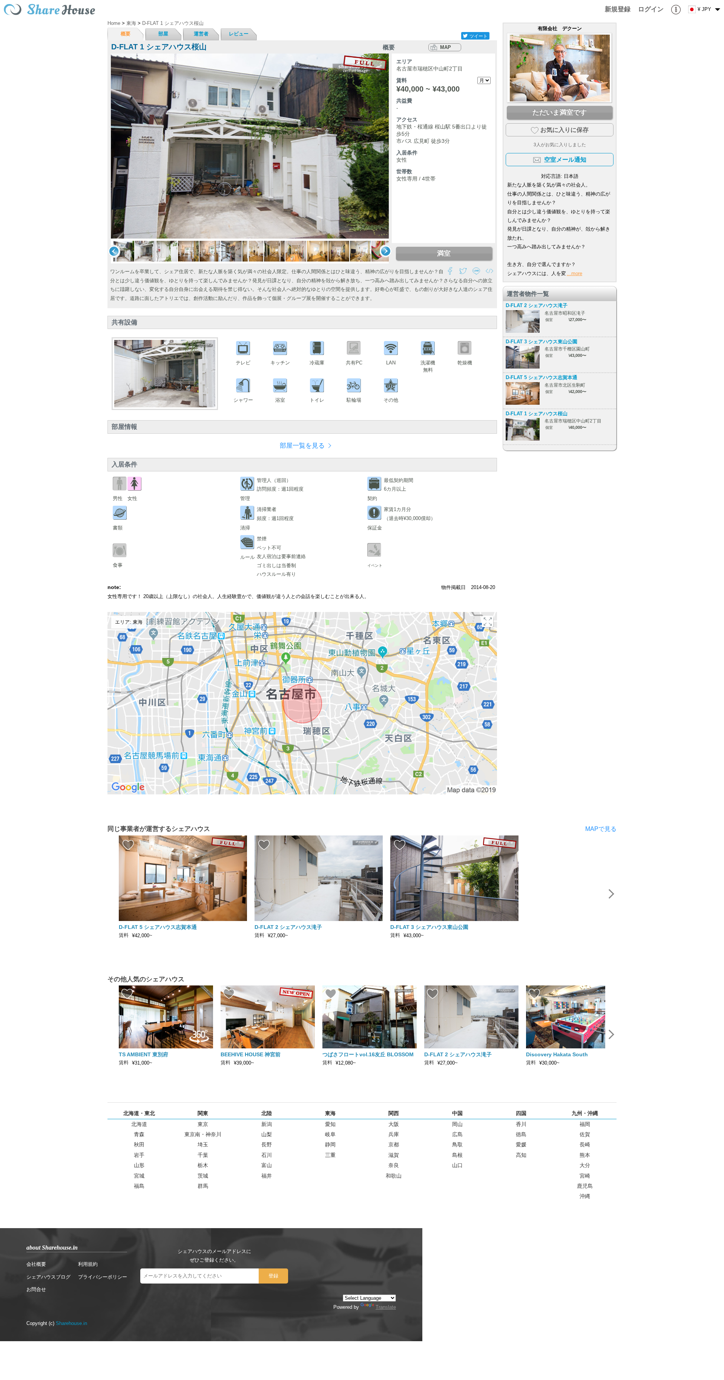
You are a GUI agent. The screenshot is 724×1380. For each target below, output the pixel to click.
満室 (444, 253)
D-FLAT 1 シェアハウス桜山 (537, 413)
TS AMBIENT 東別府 (143, 1054)
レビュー (238, 34)
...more (574, 273)
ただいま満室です (559, 112)
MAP (445, 47)
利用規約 (88, 1264)
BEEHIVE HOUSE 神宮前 (251, 1054)
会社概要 (36, 1264)
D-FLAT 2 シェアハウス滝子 (537, 305)
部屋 (163, 34)
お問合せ (36, 1289)
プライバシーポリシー (102, 1277)
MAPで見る (601, 829)
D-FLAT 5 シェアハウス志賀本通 (541, 377)
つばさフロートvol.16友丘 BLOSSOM (368, 1054)
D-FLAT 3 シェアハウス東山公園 (541, 341)
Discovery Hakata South (557, 1054)
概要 (125, 34)
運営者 (201, 34)
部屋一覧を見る (302, 445)
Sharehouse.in (71, 1323)
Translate (386, 1307)
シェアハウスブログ (48, 1277)
